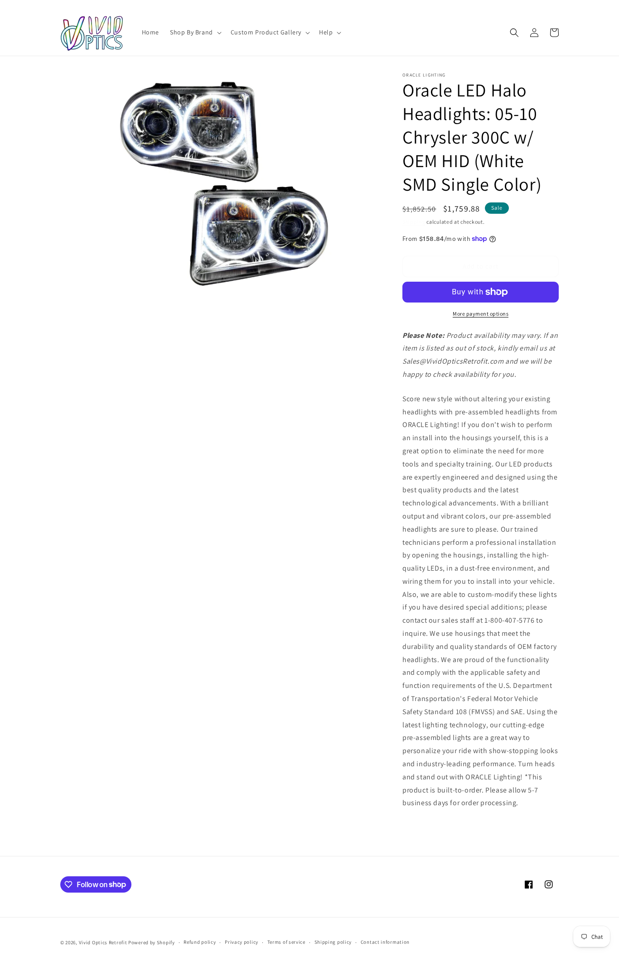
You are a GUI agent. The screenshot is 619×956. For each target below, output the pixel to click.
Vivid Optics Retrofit (103, 942)
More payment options (480, 313)
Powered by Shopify (151, 942)
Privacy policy (241, 942)
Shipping (414, 221)
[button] (194, 32)
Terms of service (286, 942)
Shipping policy (333, 942)
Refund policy (200, 942)
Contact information (385, 942)
